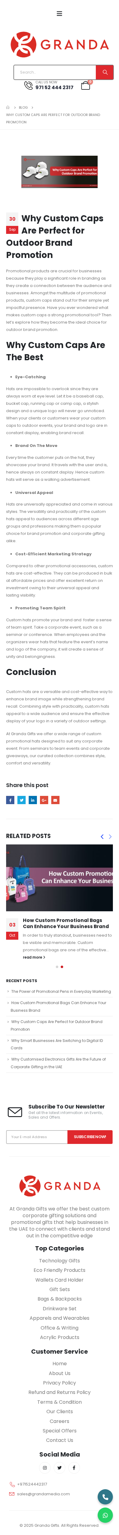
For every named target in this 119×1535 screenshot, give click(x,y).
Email (55, 800)
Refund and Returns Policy (59, 1392)
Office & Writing (59, 1327)
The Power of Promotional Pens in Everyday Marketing (61, 991)
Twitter (21, 800)
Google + (44, 800)
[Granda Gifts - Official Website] (59, 44)
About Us (59, 1373)
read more (33, 957)
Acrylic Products (59, 1337)
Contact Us (59, 1440)
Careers (59, 1421)
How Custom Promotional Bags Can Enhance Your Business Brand (66, 923)
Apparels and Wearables (59, 1318)
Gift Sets (59, 1289)
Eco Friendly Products (59, 1270)
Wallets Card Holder (59, 1279)
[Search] (104, 72)
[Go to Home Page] (8, 107)
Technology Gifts (59, 1260)
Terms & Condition (59, 1402)
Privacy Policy (59, 1382)
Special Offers (60, 1430)
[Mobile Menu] (59, 14)
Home (59, 1363)
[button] (57, 967)
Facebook (10, 800)
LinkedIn (33, 800)
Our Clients (59, 1411)
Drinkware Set (60, 1308)
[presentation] (102, 836)
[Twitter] (59, 1468)
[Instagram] (45, 1468)
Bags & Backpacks (60, 1298)
